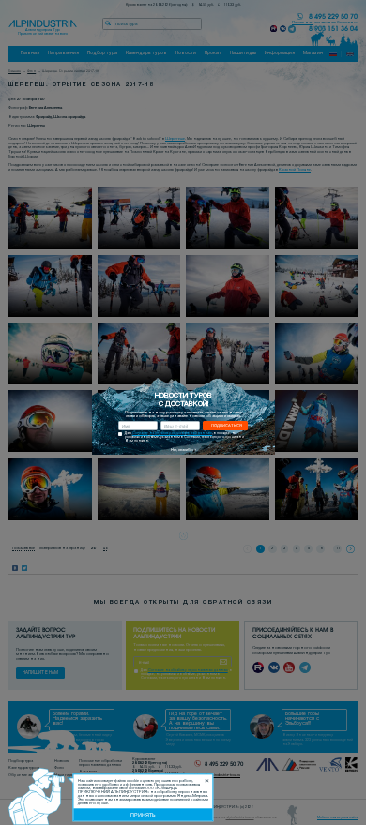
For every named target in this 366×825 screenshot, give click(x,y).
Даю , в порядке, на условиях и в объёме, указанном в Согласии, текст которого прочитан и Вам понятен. (184, 437)
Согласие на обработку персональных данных (172, 433)
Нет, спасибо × (183, 450)
